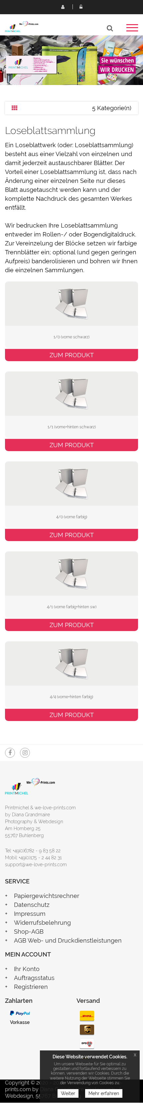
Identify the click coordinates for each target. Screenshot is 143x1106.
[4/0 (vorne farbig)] (71, 483)
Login (80, 6)
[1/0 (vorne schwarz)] (71, 303)
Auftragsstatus (34, 977)
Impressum (30, 913)
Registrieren (62, 6)
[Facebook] (10, 753)
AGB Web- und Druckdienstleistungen (68, 940)
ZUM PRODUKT (72, 355)
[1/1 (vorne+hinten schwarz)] (71, 393)
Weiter (68, 1093)
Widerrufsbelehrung (42, 922)
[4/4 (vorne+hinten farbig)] (71, 663)
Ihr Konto (27, 968)
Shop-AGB (29, 931)
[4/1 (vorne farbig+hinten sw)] (71, 573)
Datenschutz (32, 904)
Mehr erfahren (103, 1093)
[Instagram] (25, 753)
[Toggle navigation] (132, 30)
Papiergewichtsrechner (46, 895)
